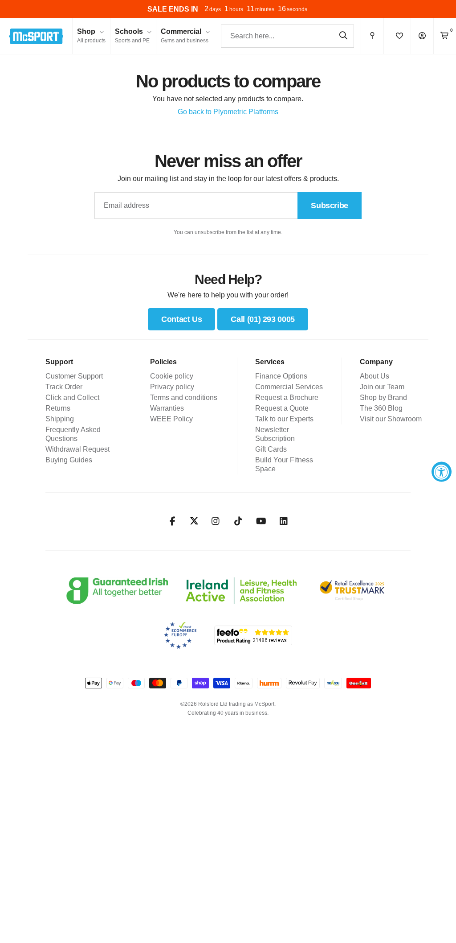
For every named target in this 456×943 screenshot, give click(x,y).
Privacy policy (172, 387)
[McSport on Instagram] (216, 521)
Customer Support (74, 376)
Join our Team (382, 387)
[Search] (343, 36)
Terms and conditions (183, 397)
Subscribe (329, 205)
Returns (57, 408)
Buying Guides (68, 460)
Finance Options (281, 376)
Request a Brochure (286, 397)
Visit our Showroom (391, 419)
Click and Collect (72, 397)
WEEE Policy (171, 419)
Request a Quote (282, 408)
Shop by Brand (383, 397)
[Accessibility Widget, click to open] (442, 471)
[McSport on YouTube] (261, 521)
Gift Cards (271, 449)
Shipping (59, 419)
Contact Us (181, 319)
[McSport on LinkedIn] (284, 521)
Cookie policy (171, 376)
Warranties (167, 408)
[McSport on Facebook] (172, 521)
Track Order (63, 387)
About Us (374, 376)
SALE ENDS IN (172, 9)
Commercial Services (289, 387)
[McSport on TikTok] (238, 521)
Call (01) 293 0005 (263, 319)
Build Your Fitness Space (284, 464)
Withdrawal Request (77, 449)
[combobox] (287, 36)
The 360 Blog (381, 408)
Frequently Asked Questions (73, 434)
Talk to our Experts (284, 419)
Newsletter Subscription (275, 434)
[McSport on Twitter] (194, 521)
